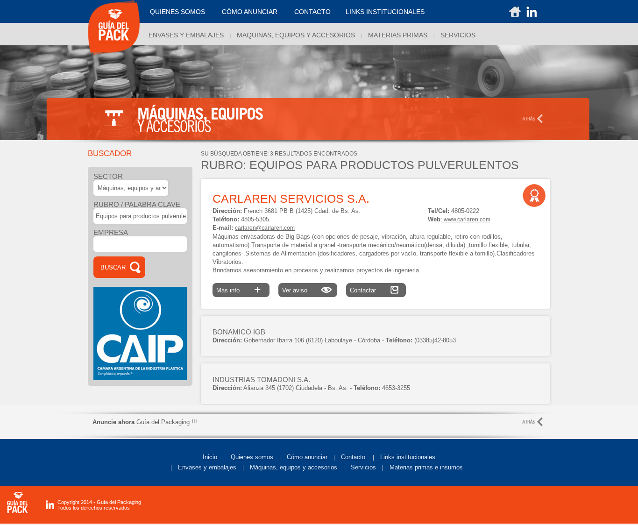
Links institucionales (407, 457)
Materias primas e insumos (426, 467)
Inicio (210, 457)
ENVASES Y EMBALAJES (186, 35)
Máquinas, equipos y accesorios (293, 467)
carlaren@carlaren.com (265, 228)
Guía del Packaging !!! (144, 422)
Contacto (312, 11)
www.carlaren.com (466, 219)
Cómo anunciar (249, 11)
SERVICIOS (457, 35)
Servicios (363, 467)
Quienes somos (177, 11)
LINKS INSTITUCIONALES (385, 11)
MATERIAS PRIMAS (397, 35)
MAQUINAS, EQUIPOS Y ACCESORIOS (296, 35)
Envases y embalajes (207, 467)
